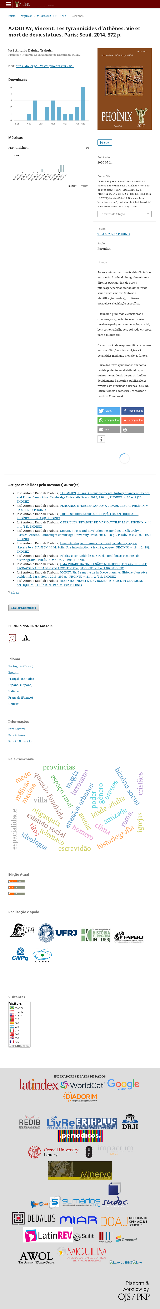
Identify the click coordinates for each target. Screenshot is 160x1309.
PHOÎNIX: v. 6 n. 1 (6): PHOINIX (102, 568)
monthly (72, 186)
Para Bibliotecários (20, 741)
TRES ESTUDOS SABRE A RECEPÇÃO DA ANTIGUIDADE (99, 514)
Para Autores (16, 735)
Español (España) (20, 685)
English (13, 672)
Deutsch (14, 704)
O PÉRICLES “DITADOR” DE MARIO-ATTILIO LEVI (94, 522)
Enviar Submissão (23, 608)
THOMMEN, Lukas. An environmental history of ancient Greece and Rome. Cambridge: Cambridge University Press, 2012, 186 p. (83, 495)
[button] (109, 411)
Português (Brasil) (20, 666)
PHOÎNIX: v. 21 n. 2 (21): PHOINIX (92, 576)
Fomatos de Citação (112, 214)
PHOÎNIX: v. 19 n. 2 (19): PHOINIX (61, 560)
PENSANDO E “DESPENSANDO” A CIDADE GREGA (95, 506)
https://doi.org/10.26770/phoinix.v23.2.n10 (45, 66)
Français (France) (20, 697)
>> (17, 592)
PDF (106, 142)
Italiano (13, 691)
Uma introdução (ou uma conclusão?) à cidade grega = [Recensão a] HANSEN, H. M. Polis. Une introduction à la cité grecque (77, 545)
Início (12, 16)
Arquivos (26, 16)
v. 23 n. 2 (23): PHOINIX (52, 16)
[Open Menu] (8, 4)
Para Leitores (16, 729)
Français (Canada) (21, 679)
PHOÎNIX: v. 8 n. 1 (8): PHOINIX (38, 518)
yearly (84, 186)
